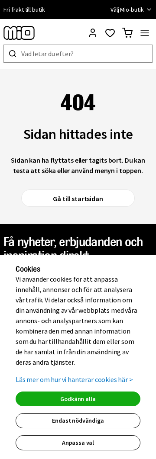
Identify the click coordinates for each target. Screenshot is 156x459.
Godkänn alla (77, 399)
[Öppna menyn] (145, 33)
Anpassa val (78, 442)
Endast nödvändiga (78, 420)
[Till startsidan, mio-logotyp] (19, 33)
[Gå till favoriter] (110, 33)
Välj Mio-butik (127, 9)
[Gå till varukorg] (127, 33)
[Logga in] (93, 33)
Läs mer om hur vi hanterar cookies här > (74, 379)
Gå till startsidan (78, 198)
